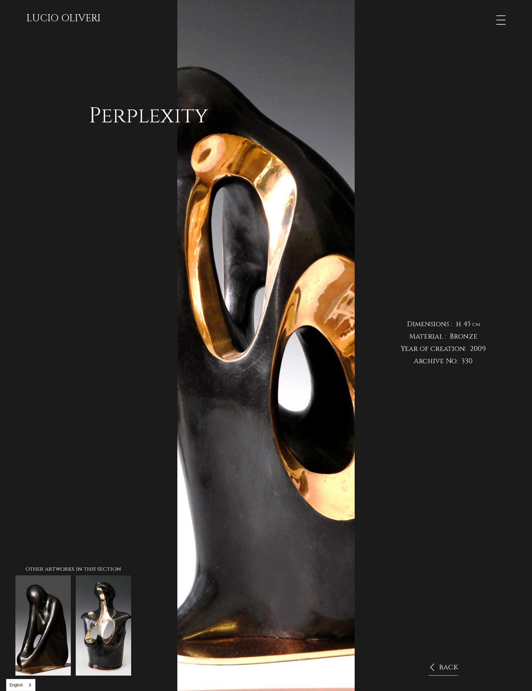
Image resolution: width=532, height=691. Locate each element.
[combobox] (20, 685)
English (16, 685)
